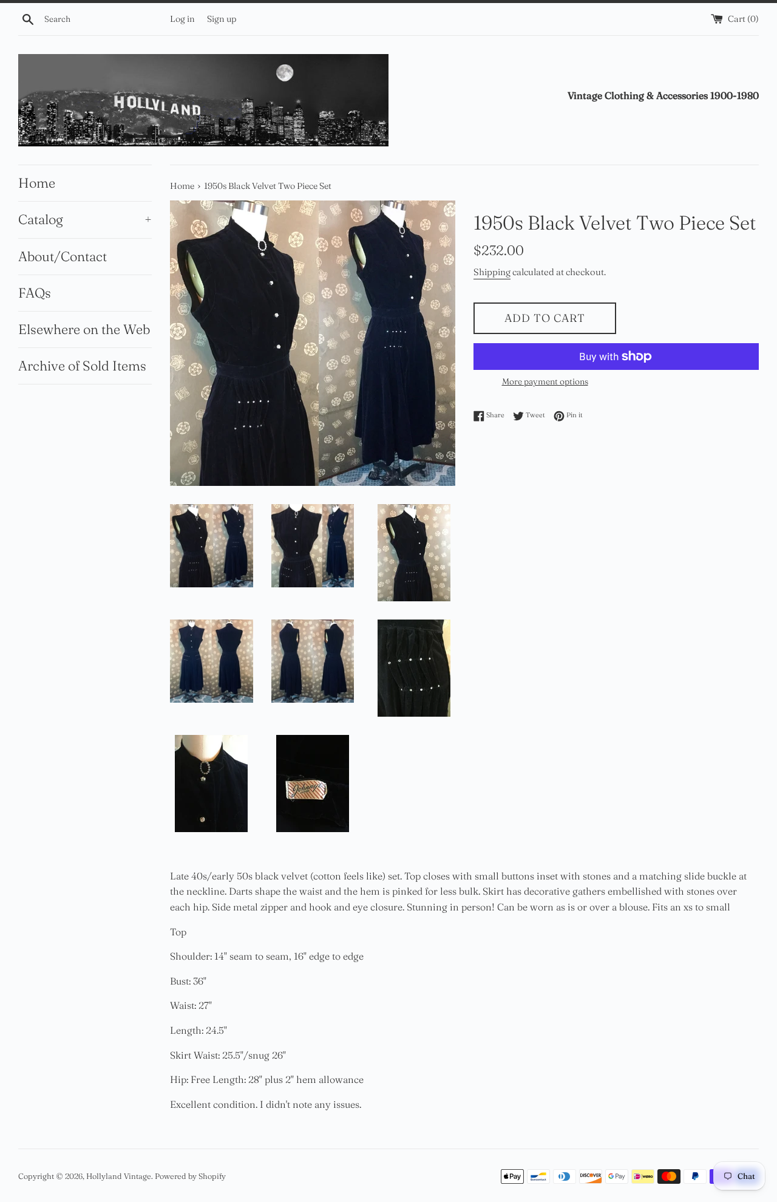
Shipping (492, 272)
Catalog (85, 219)
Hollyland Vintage (118, 1176)
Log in (182, 18)
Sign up (221, 18)
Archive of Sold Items (82, 365)
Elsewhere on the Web (84, 329)
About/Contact (62, 256)
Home (36, 182)
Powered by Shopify (190, 1176)
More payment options (545, 381)
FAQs (34, 292)
